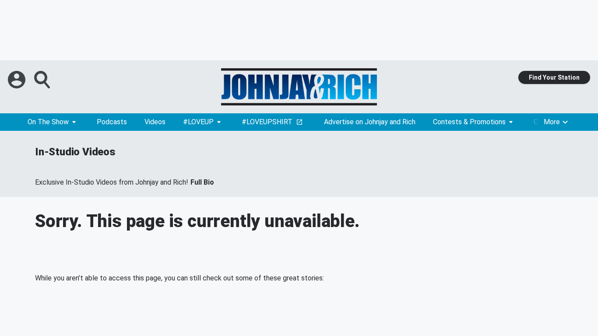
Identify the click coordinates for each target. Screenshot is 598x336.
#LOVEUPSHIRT (267, 122)
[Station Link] (299, 86)
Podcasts (112, 122)
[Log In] (17, 79)
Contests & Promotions (469, 122)
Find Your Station (554, 77)
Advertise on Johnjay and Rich (369, 122)
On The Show (48, 122)
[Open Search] (43, 79)
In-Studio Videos (75, 152)
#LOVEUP (198, 122)
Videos (154, 122)
